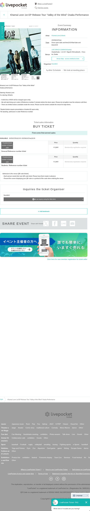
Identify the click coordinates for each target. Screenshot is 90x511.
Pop (33, 424)
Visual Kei (74, 424)
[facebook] (59, 479)
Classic (65, 424)
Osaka (69, 49)
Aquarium (41, 448)
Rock (28, 424)
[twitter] (52, 479)
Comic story (30, 428)
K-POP (58, 424)
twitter (46, 223)
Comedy (55, 428)
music (3, 424)
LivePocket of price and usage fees (21, 474)
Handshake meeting (30, 434)
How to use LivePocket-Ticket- (57, 469)
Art (85, 457)
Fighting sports (65, 444)
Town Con (58, 457)
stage (14, 428)
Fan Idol (4, 434)
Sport (3, 444)
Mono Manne (65, 428)
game (60, 448)
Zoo (34, 448)
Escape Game (76, 448)
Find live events (43, 8)
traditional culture (43, 428)
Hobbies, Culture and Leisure (5, 451)
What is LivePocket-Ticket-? (31, 469)
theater (20, 428)
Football (23, 444)
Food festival (77, 457)
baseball (15, 444)
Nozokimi (55, 64)
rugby (30, 444)
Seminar (67, 457)
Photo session (55, 434)
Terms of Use (43, 474)
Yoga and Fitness (18, 448)
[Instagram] (65, 479)
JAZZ (51, 424)
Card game (51, 448)
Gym (28, 448)
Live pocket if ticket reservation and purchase (13, 5)
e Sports (76, 444)
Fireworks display (45, 457)
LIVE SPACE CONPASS (59, 49)
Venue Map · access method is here (67, 58)
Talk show (66, 434)
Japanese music (18, 424)
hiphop (44, 424)
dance (74, 428)
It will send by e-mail (72, 223)
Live (73, 434)
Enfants (62, 35)
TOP (1, 399)
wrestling (47, 444)
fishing (66, 448)
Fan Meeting (16, 434)
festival (34, 457)
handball (84, 444)
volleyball (38, 444)
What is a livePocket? (45, 4)
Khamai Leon (56, 35)
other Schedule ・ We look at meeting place (66, 70)
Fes (38, 424)
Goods (79, 434)
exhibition (43, 434)
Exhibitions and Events (5, 460)
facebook (54, 223)
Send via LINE (63, 223)
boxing (55, 444)
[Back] (4, 14)
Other (82, 424)
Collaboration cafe (18, 438)
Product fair (16, 457)
